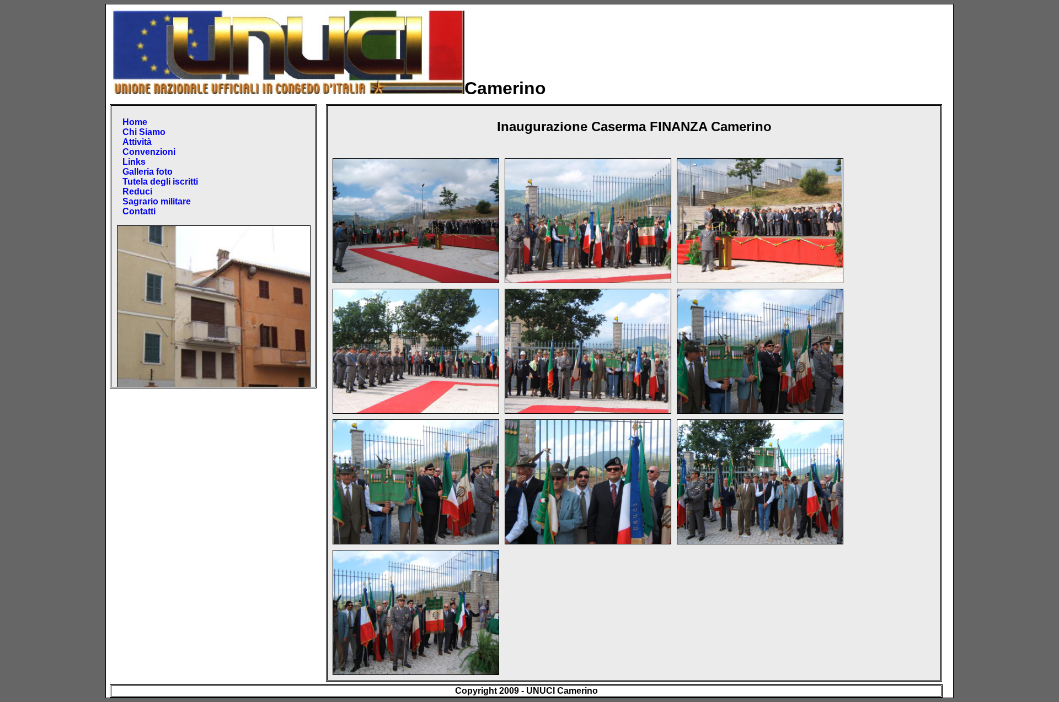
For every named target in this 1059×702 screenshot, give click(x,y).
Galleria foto (147, 171)
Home (134, 122)
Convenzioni (148, 151)
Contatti (139, 211)
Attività (137, 142)
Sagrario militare (156, 201)
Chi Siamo (143, 132)
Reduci (137, 191)
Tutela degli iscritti (160, 181)
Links (134, 161)
